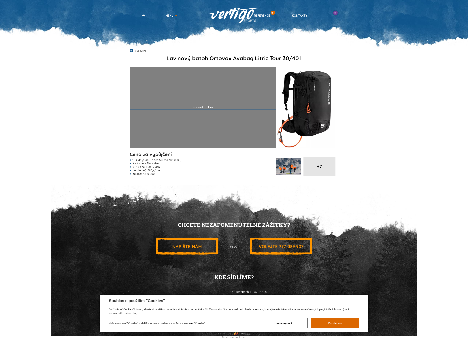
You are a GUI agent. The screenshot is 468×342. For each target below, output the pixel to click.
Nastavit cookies (203, 107)
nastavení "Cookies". (194, 323)
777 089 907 (281, 246)
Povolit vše (335, 322)
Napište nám (187, 246)
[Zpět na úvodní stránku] (234, 15)
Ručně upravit (283, 322)
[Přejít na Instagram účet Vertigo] (335, 13)
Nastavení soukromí (234, 337)
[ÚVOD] (142, 15)
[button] (171, 15)
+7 (319, 166)
